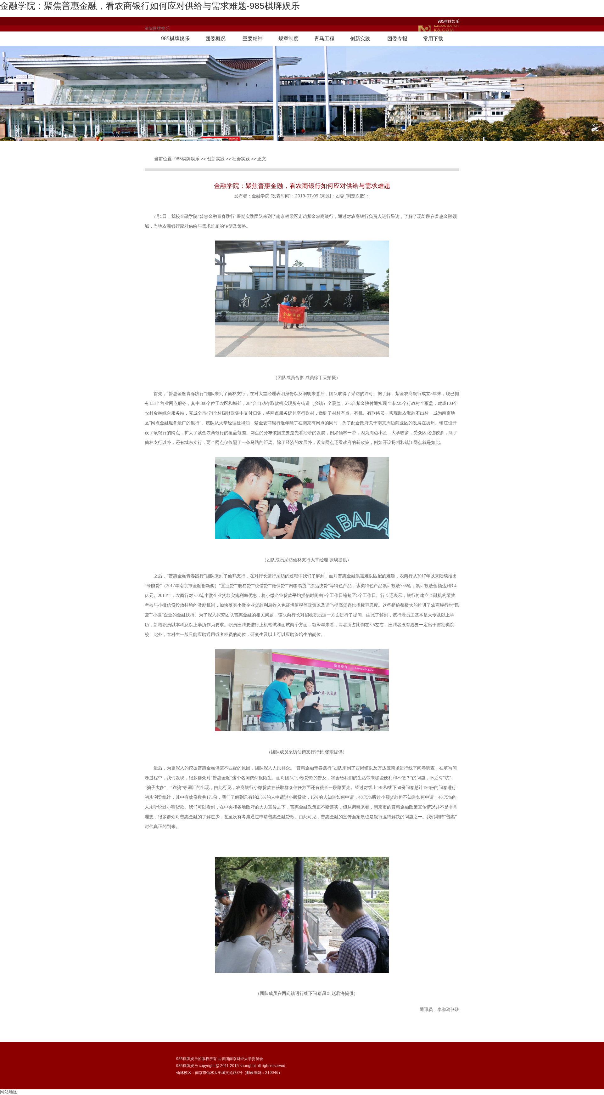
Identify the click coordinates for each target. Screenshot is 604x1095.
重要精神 (253, 38)
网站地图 (9, 1091)
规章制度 (288, 38)
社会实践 (241, 158)
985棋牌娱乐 (448, 21)
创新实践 (360, 38)
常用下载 (433, 38)
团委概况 (215, 38)
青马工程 (324, 38)
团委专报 (397, 38)
